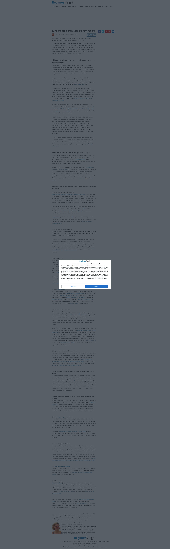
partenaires (71, 265)
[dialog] (85, 274)
